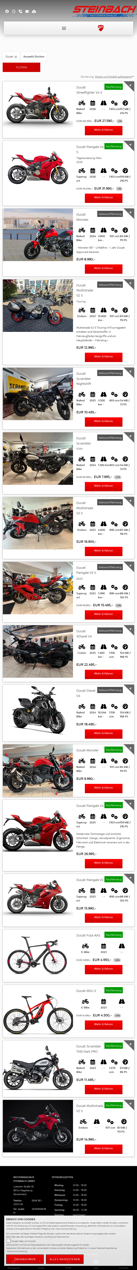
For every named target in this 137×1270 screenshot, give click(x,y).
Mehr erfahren (103, 129)
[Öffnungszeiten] (15, 12)
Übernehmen (25, 1259)
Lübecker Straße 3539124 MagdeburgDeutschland (23, 1190)
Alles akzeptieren (64, 1259)
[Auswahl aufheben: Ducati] (16, 56)
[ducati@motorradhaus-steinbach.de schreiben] (28, 12)
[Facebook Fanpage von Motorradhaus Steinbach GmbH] (8, 12)
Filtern (21, 67)
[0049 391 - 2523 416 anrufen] (22, 12)
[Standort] (35, 12)
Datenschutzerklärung (66, 1229)
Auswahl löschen (33, 56)
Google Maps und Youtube (24, 1241)
